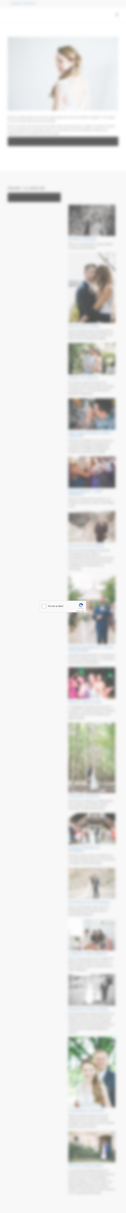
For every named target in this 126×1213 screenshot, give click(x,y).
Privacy (78, 611)
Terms (82, 611)
